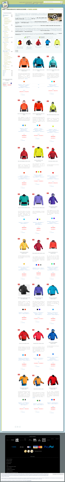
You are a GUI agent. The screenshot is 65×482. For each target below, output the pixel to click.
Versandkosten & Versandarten (10, 469)
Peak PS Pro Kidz (18, 26)
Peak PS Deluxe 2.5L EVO (48, 33)
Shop (3, 9)
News (36, 3)
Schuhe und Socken (7, 49)
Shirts (5, 68)
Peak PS (24, 90)
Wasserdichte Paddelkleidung (16, 9)
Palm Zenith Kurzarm (28, 31)
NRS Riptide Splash (25, 22)
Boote (4, 16)
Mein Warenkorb (8, 463)
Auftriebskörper (6, 52)
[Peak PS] (53, 440)
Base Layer (5, 48)
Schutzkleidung (5, 31)
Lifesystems (30, 438)
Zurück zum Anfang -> (9, 459)
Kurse (4, 75)
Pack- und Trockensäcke (7, 61)
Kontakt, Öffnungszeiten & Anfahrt (11, 466)
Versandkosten (23, 140)
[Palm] (48, 440)
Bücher (4, 73)
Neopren (5, 45)
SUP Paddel (6, 27)
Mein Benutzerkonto (9, 460)
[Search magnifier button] (62, 2)
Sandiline (53, 406)
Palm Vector (43, 25)
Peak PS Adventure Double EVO (41, 21)
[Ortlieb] (44, 440)
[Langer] (17, 440)
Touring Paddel (6, 28)
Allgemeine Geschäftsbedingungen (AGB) (12, 472)
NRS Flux (33, 18)
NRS (38, 87)
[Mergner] (35, 440)
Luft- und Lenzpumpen (7, 56)
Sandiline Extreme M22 (19, 18)
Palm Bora (17, 22)
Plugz (56, 438)
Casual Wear (4, 65)
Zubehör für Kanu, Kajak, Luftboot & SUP (6, 51)
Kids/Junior (4, 70)
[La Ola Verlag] (12, 440)
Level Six (25, 438)
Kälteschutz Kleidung (6, 42)
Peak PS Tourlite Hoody (44, 30)
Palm (53, 181)
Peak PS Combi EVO (19, 31)
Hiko (24, 316)
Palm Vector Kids (57, 25)
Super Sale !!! (5, 15)
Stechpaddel (6, 26)
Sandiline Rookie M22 (49, 25)
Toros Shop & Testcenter (25, 2)
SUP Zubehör (6, 55)
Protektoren (6, 32)
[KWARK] (8, 440)
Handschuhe (6, 44)
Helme (5, 33)
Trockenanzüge (6, 38)
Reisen (4, 74)
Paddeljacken (6, 39)
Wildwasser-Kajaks (7, 19)
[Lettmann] (21, 440)
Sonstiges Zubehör (7, 64)
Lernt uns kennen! (29, 3)
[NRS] (39, 440)
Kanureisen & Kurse (37, 2)
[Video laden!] (54, 16)
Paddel (4, 25)
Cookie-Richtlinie (29, 480)
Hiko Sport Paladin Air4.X (42, 17)
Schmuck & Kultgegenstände (8, 57)
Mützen (5, 43)
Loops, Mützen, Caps (7, 69)
